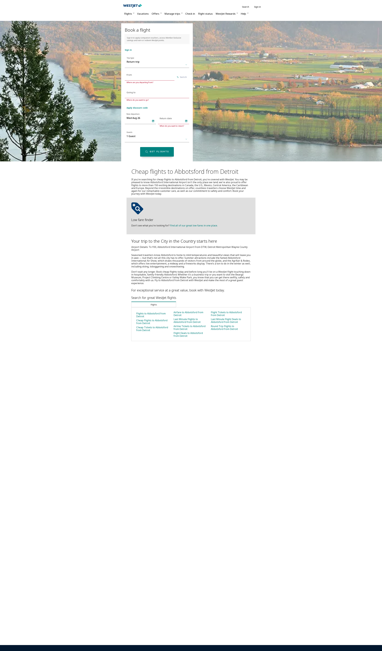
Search (245, 7)
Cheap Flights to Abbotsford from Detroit (151, 322)
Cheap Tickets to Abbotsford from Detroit (152, 329)
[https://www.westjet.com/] (132, 5)
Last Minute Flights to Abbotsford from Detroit (187, 321)
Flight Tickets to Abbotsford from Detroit (226, 314)
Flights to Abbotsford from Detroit (151, 315)
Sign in (257, 6)
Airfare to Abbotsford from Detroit (188, 314)
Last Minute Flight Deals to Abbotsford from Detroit (226, 321)
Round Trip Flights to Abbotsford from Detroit (224, 328)
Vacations (143, 13)
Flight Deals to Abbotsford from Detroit (188, 334)
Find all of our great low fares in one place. (194, 225)
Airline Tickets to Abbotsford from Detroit (189, 328)
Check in (190, 13)
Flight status (205, 13)
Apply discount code (137, 107)
